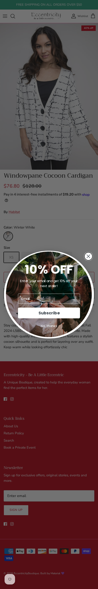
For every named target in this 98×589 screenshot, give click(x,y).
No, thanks (49, 326)
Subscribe (49, 313)
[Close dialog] (88, 256)
